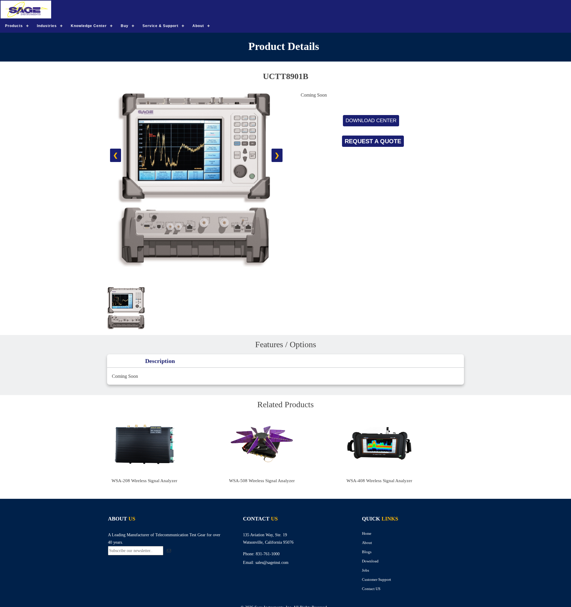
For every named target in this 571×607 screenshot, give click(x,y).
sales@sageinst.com (271, 562)
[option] (179, 451)
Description (160, 361)
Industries (47, 26)
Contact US (371, 588)
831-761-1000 (268, 554)
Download (370, 561)
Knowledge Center (89, 26)
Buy (124, 26)
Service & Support (160, 26)
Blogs (366, 552)
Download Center (371, 120)
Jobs (365, 570)
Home (366, 533)
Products (14, 26)
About (198, 26)
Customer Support (376, 579)
